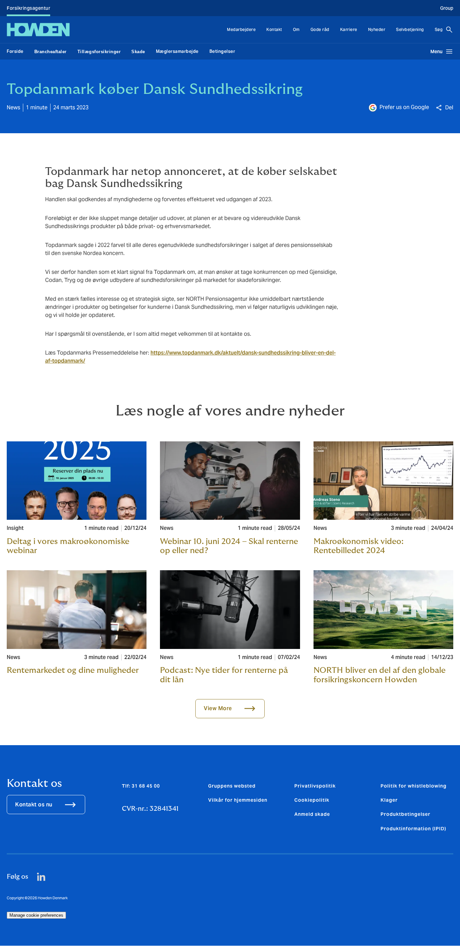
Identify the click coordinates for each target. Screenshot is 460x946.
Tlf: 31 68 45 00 (141, 786)
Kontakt (274, 29)
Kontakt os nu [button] (34, 804)
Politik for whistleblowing (414, 786)
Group (446, 8)
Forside (15, 51)
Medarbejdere (241, 29)
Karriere (348, 29)
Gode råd (319, 29)
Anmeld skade (312, 814)
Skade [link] (138, 51)
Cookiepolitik (311, 800)
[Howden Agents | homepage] (38, 29)
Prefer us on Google (404, 107)
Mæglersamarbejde (177, 51)
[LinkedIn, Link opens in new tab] (41, 876)
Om (296, 29)
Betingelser (222, 51)
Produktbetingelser (405, 814)
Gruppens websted (232, 786)
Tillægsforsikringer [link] (99, 51)
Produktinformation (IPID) (413, 829)
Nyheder (377, 29)
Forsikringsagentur (28, 8)
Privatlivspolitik (315, 786)
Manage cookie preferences (36, 915)
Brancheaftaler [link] (50, 51)
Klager (389, 800)
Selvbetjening (410, 29)
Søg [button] (439, 29)
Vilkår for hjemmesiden (237, 800)
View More (218, 708)
